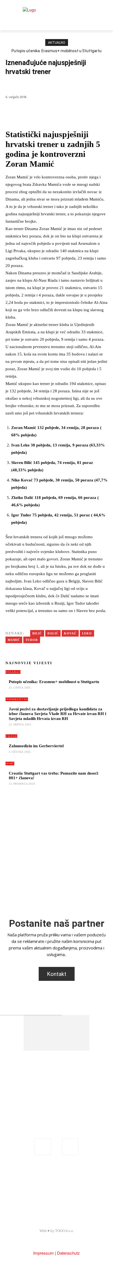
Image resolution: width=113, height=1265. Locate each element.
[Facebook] (43, 1146)
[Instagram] (70, 1146)
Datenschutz (68, 1253)
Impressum (43, 1253)
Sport (11, 85)
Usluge (11, 736)
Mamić (14, 640)
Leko (87, 633)
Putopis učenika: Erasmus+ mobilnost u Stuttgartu (56, 51)
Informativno (16, 699)
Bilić (37, 633)
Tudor (32, 640)
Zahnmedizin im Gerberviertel (36, 746)
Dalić (52, 633)
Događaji (13, 672)
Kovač (70, 633)
